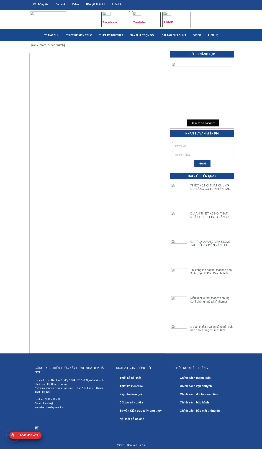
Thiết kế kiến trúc (79, 35)
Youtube (139, 22)
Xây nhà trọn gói (142, 35)
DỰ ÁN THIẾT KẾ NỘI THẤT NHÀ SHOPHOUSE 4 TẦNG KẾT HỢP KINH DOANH (211, 217)
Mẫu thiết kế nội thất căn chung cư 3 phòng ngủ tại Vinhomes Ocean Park (210, 301)
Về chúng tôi (40, 4)
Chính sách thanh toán (195, 377)
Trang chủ (51, 35)
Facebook (109, 22)
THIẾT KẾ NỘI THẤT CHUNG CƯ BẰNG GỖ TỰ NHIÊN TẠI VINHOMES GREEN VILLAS (209, 189)
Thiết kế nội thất (111, 35)
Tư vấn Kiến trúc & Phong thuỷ (141, 410)
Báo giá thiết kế (95, 4)
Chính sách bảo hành (194, 402)
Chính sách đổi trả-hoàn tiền (199, 394)
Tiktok (168, 22)
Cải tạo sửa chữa (174, 35)
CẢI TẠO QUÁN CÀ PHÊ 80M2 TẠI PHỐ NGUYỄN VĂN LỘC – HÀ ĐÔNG (210, 245)
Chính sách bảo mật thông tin (200, 410)
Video (75, 4)
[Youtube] (189, 4)
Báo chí (60, 4)
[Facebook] (178, 4)
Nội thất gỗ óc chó (132, 418)
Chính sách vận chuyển (196, 386)
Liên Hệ (117, 4)
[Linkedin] (210, 4)
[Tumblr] (199, 4)
